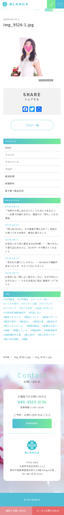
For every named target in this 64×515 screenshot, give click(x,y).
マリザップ (10, 308)
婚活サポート (50, 317)
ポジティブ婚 (30, 303)
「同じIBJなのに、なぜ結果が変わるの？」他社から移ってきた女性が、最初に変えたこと (31, 229)
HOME (6, 357)
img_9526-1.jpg (22, 357)
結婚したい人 (21, 330)
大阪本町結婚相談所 (15, 312)
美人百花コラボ (47, 334)
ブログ (8, 169)
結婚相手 (36, 330)
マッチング (46, 303)
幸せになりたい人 (14, 325)
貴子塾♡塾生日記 (14, 190)
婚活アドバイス (13, 317)
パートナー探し (41, 299)
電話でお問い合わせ (16, 510)
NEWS (8, 147)
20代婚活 (9, 299)
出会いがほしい (45, 308)
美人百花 (29, 334)
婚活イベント (32, 317)
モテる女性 (26, 308)
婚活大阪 (39, 321)
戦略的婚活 (33, 325)
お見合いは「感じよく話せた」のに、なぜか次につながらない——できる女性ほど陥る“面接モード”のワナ (31, 279)
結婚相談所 (51, 330)
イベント (9, 154)
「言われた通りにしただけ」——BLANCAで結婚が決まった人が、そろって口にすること (31, 262)
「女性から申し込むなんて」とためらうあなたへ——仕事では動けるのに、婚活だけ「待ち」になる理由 (31, 212)
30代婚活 (23, 299)
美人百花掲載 (12, 339)
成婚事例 (9, 183)
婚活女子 (52, 321)
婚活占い (25, 321)
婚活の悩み (10, 321)
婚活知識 (9, 176)
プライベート (12, 162)
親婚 (25, 339)
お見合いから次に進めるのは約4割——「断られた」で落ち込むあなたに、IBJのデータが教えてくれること (31, 246)
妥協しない (35, 312)
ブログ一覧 (32, 125)
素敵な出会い (50, 325)
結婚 (7, 330)
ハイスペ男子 (11, 303)
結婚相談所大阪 (13, 334)
